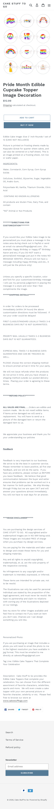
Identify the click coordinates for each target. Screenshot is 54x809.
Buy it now (27, 125)
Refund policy (13, 747)
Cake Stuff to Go (14, 5)
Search (9, 732)
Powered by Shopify (38, 800)
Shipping (7, 105)
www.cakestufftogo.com (15, 700)
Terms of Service (14, 740)
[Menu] (49, 5)
